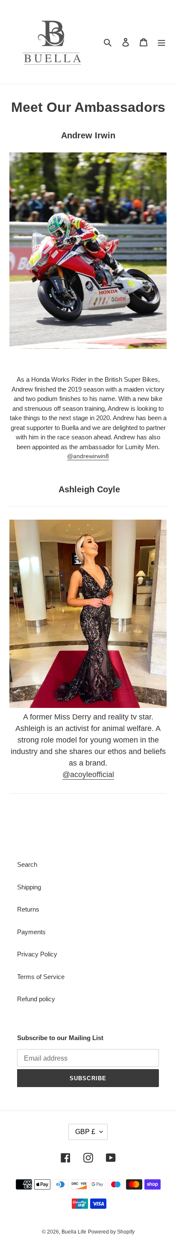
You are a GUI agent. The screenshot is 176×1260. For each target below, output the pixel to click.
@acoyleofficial (88, 774)
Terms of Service (41, 976)
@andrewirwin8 (88, 456)
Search (27, 864)
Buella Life (74, 1232)
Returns (28, 909)
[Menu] (161, 42)
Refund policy (36, 999)
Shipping (29, 887)
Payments (31, 931)
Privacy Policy (37, 954)
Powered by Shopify (111, 1232)
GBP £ (85, 1131)
